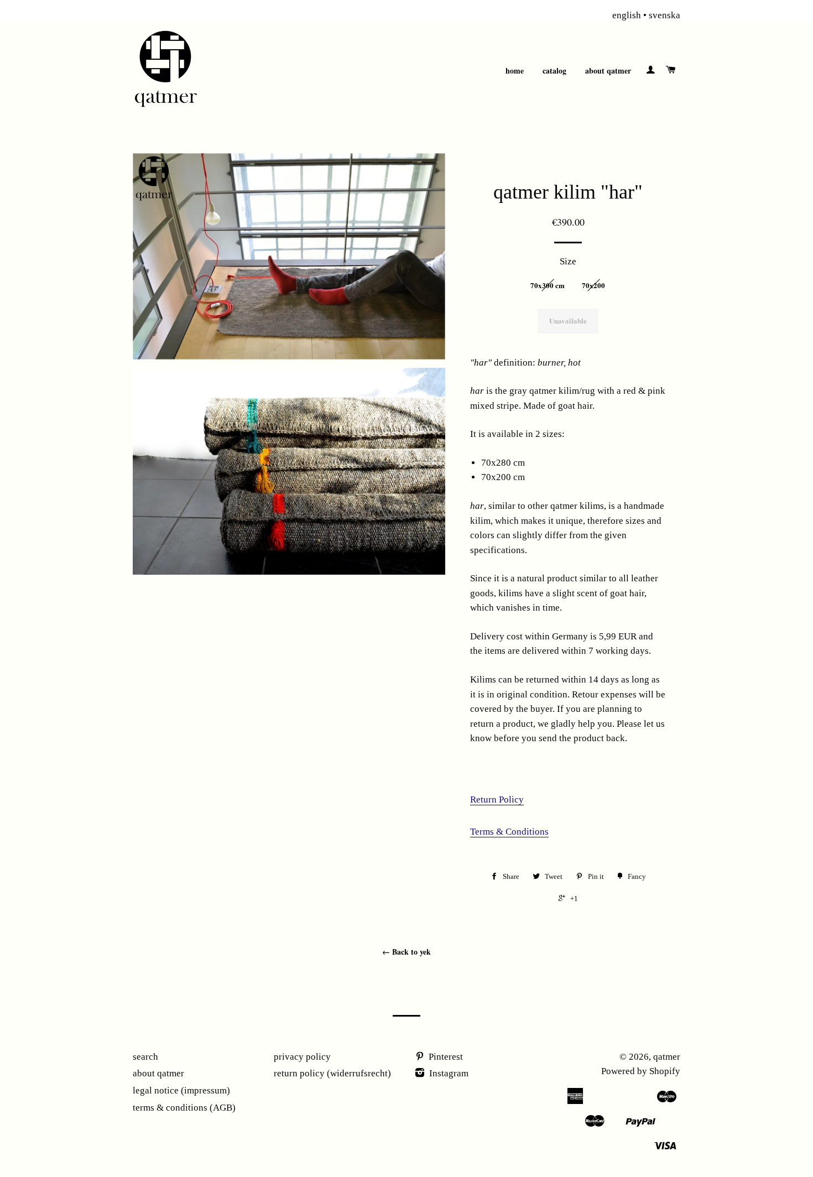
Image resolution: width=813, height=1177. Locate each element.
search (145, 1056)
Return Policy (497, 799)
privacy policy (302, 1056)
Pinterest (444, 1056)
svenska (664, 15)
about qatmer (608, 70)
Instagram (447, 1073)
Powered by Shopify (640, 1071)
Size (568, 261)
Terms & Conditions (509, 831)
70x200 (593, 285)
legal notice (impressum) (181, 1090)
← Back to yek (406, 951)
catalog (554, 70)
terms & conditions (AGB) (184, 1107)
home (514, 70)
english (626, 15)
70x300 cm (547, 285)
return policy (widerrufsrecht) (332, 1073)
